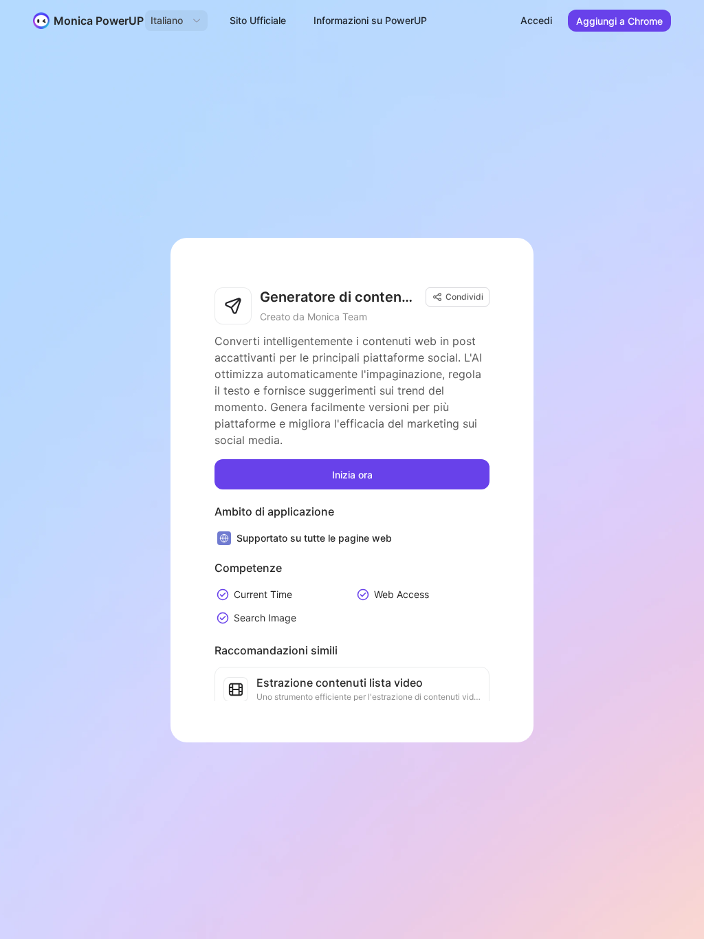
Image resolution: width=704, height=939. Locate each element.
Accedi (536, 20)
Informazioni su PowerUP (370, 20)
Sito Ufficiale (258, 20)
